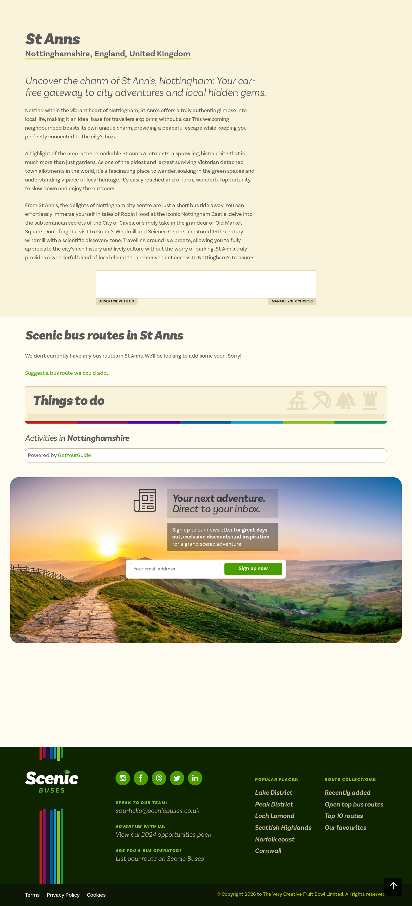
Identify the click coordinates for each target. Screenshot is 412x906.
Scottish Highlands (283, 828)
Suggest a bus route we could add (66, 373)
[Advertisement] (206, 284)
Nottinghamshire (57, 54)
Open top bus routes (354, 804)
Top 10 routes (344, 816)
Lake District (273, 793)
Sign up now (253, 568)
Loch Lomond (274, 816)
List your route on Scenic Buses (160, 858)
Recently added (347, 793)
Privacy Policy (63, 895)
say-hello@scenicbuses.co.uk (157, 810)
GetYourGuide (74, 455)
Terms (32, 895)
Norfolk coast (274, 839)
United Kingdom (160, 54)
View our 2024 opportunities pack (163, 834)
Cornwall (268, 851)
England (110, 54)
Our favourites (345, 828)
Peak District (274, 804)
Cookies (96, 895)
